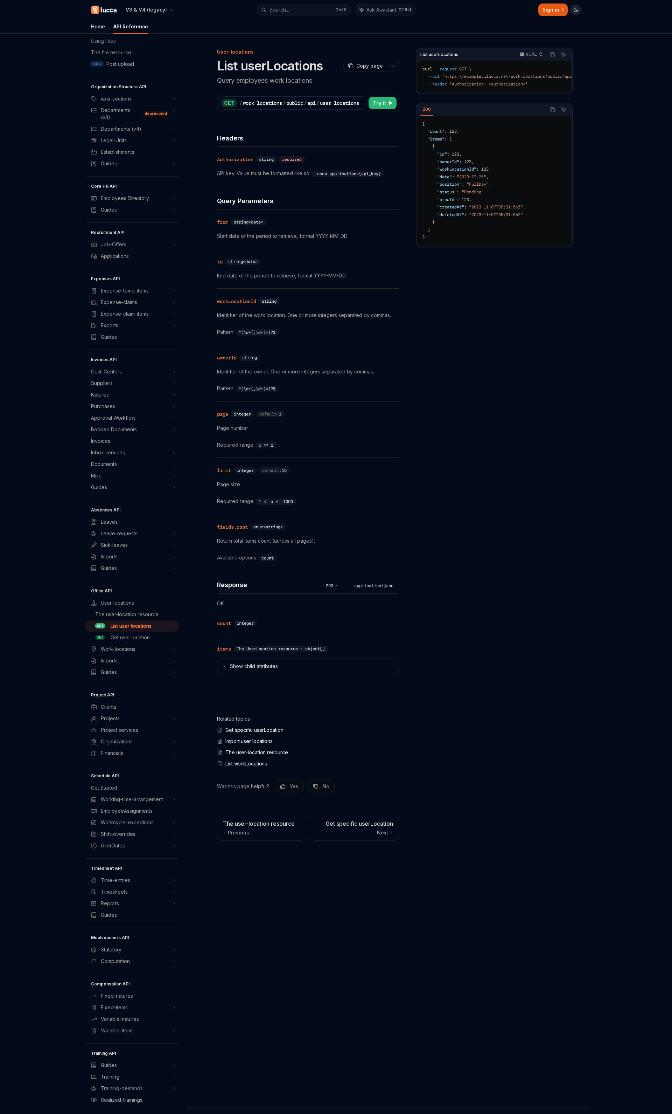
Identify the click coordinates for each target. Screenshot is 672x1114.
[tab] (426, 109)
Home (98, 26)
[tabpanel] (494, 181)
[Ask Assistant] (563, 54)
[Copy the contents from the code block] (552, 54)
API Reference (130, 26)
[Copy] (359, 103)
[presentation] (135, 574)
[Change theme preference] (575, 10)
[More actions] (393, 66)
